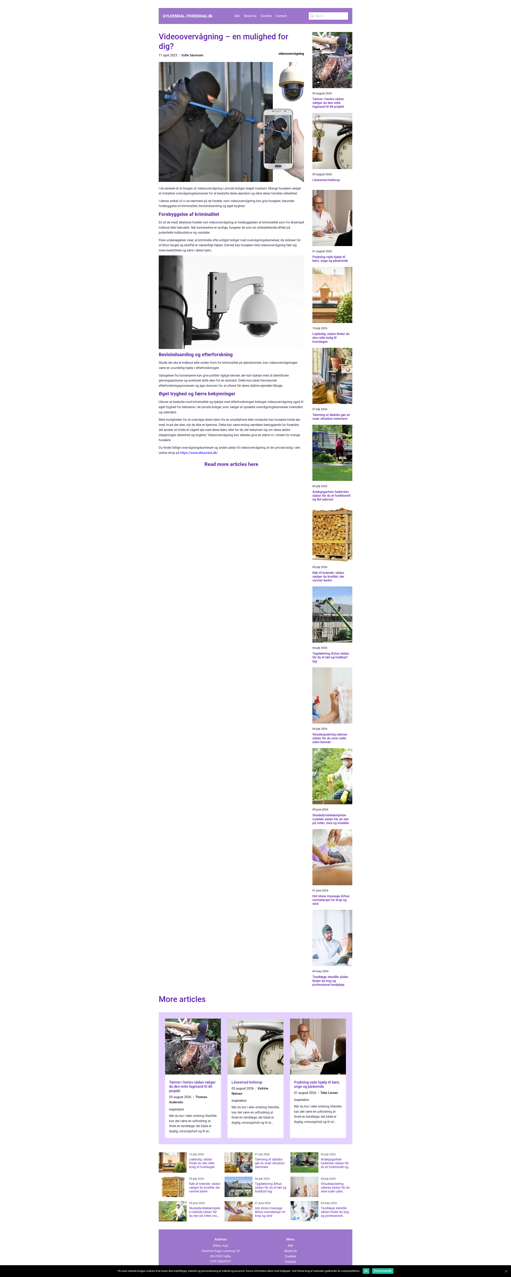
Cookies (266, 16)
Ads (237, 16)
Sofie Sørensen (192, 55)
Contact (281, 16)
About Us (250, 16)
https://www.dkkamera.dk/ (199, 453)
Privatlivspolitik (382, 1271)
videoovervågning (291, 54)
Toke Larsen (329, 1093)
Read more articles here (231, 464)
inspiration (176, 1109)
